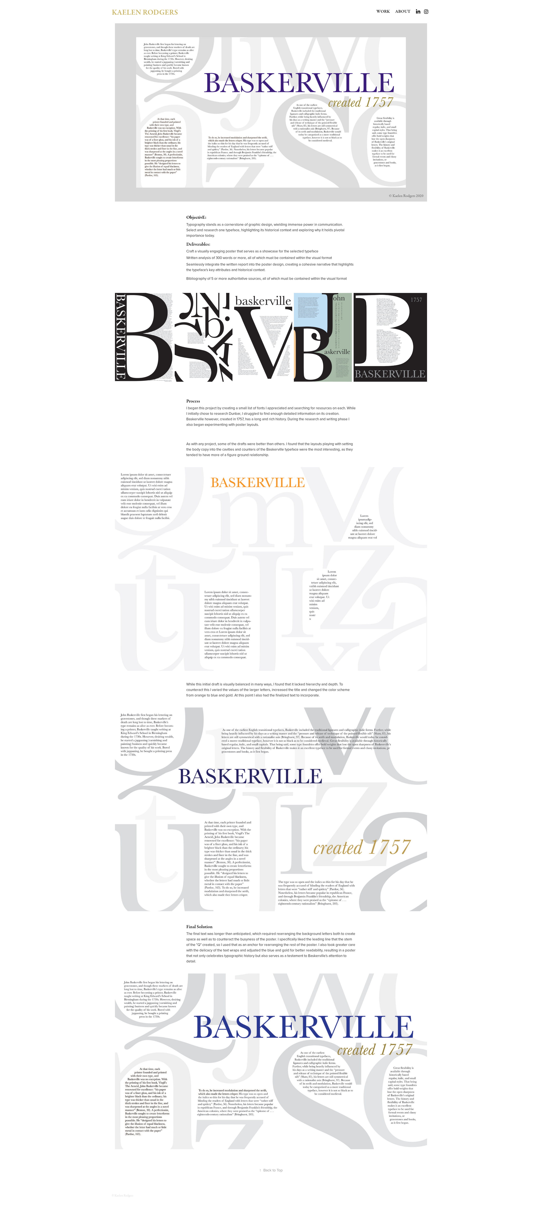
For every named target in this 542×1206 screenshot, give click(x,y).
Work (383, 11)
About (403, 11)
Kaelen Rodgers (145, 12)
